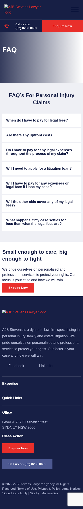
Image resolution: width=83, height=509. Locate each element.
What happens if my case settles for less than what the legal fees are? (36, 222)
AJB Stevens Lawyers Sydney (33, 484)
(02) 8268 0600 (26, 28)
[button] (41, 120)
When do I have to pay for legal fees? (37, 120)
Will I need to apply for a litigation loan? (39, 168)
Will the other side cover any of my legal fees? (39, 203)
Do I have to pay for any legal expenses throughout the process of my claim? (39, 151)
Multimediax (49, 493)
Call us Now (22, 24)
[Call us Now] (6, 26)
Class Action (12, 436)
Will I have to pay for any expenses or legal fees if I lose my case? (37, 185)
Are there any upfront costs (29, 135)
